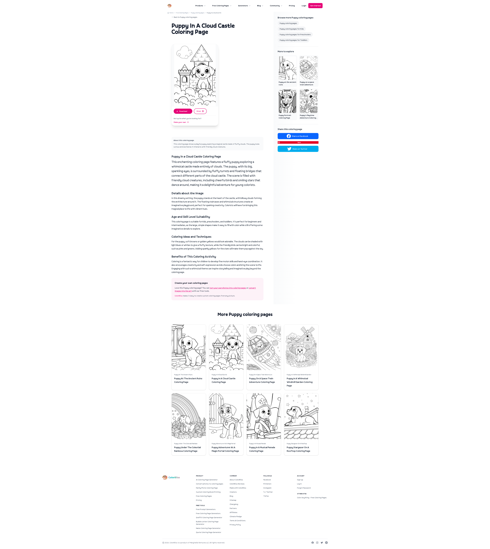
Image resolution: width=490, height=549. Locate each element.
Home (171, 13)
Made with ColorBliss (238, 488)
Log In (299, 484)
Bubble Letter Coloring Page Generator (207, 522)
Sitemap (233, 500)
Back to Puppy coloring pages (185, 17)
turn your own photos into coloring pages (228, 288)
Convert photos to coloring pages (209, 484)
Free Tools (200, 505)
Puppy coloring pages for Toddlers (293, 40)
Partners (233, 508)
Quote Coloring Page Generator (208, 532)
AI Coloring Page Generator (207, 480)
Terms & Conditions (238, 520)
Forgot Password (304, 488)
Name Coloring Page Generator (208, 528)
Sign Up (300, 480)
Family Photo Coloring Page (207, 488)
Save (299, 142)
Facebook (267, 480)
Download (183, 111)
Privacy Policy (235, 524)
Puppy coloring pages (197, 13)
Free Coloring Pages (220, 5)
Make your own (180, 122)
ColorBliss (178, 296)
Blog (259, 5)
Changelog (234, 504)
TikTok (266, 496)
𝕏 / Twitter (268, 492)
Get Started (315, 5)
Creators (233, 492)
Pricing (292, 5)
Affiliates (233, 512)
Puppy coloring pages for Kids (292, 29)
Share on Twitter (299, 149)
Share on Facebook (300, 136)
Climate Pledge (236, 516)
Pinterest (267, 484)
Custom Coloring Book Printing (208, 492)
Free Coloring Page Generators (208, 513)
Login (304, 5)
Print (199, 111)
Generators (243, 5)
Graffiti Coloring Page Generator (209, 517)
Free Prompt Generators (206, 509)
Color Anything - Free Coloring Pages (312, 497)
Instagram (267, 488)
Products (199, 5)
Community (275, 5)
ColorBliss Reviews (237, 484)
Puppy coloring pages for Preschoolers (295, 34)
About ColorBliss (236, 480)
